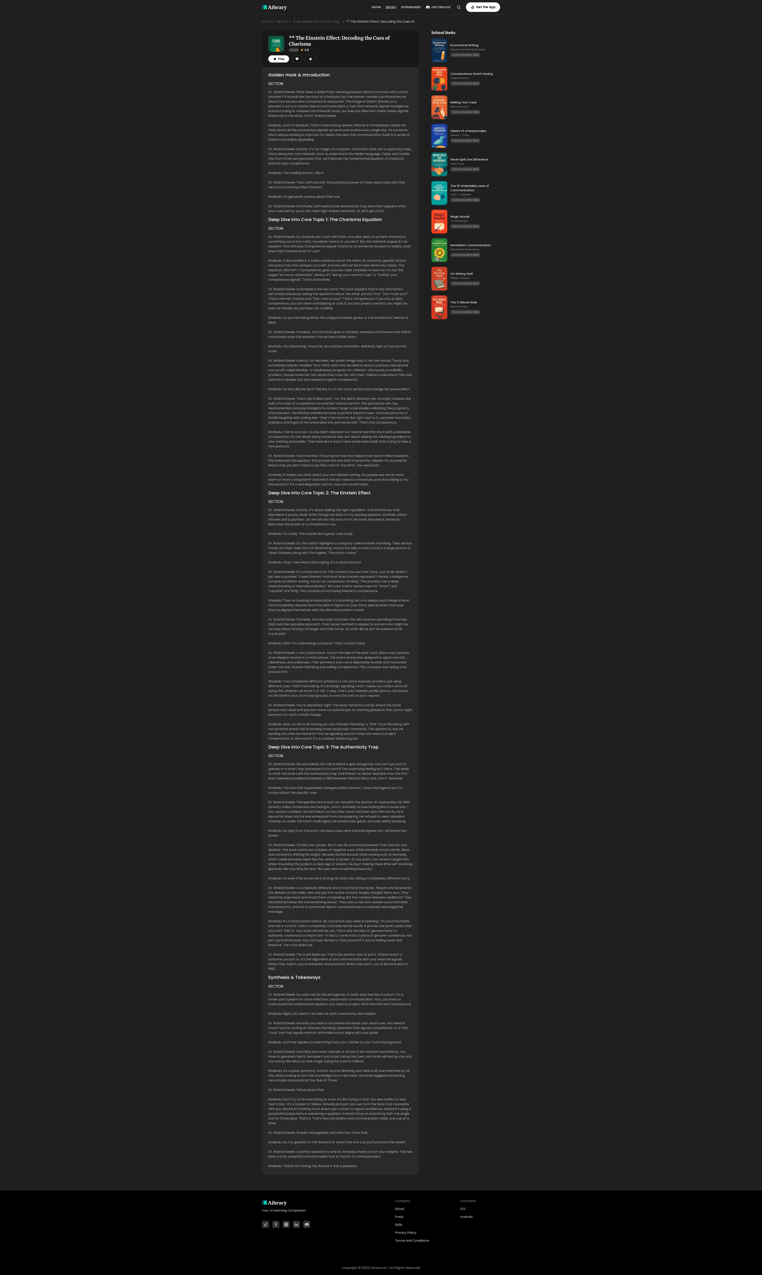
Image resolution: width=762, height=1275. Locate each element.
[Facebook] (275, 1224)
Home (376, 7)
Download (468, 1201)
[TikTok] (265, 1224)
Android (466, 1216)
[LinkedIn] (296, 1224)
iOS (462, 1209)
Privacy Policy (405, 1232)
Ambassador (411, 7)
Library (391, 7)
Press (399, 1216)
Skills (398, 1224)
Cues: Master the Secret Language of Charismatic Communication (317, 21)
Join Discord (440, 7)
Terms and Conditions (412, 1240)
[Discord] (306, 1224)
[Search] (459, 7)
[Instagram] (286, 1224)
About (399, 1209)
